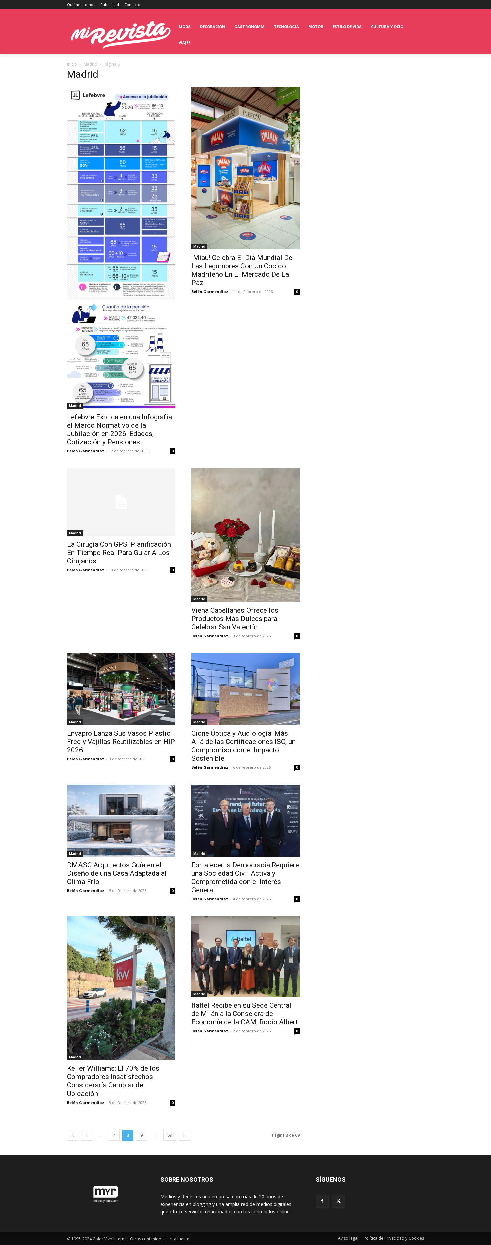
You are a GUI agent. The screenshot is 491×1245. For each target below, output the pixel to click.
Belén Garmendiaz (85, 450)
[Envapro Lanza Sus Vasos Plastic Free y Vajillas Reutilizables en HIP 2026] (121, 689)
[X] (338, 1201)
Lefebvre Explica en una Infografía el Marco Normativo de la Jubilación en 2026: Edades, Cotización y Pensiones (119, 429)
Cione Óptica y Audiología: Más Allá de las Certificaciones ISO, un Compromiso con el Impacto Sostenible (243, 745)
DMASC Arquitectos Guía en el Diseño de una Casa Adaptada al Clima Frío (117, 873)
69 (169, 1135)
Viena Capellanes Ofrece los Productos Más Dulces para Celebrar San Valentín (234, 618)
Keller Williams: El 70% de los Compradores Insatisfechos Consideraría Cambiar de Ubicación (113, 1081)
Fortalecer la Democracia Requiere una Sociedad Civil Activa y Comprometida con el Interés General (245, 877)
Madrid (90, 64)
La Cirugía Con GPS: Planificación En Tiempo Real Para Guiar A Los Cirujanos (119, 552)
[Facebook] (322, 1201)
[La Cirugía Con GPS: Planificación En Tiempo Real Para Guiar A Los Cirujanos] (121, 502)
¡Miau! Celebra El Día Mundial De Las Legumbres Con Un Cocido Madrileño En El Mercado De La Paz (241, 270)
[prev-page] (72, 1135)
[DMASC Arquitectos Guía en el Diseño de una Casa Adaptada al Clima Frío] (121, 821)
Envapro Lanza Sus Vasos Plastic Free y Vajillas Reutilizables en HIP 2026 (121, 741)
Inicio (72, 64)
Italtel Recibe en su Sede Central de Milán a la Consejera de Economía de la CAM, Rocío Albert (244, 1013)
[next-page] (184, 1135)
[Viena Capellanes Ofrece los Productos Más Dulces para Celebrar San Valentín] (245, 535)
